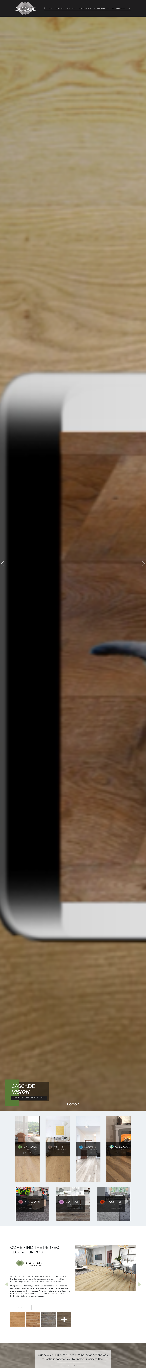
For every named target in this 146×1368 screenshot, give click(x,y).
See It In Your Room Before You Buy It (29, 1098)
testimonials (85, 8)
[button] (67, 1104)
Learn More (21, 1307)
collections (119, 8)
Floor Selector (101, 8)
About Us (71, 8)
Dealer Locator (56, 8)
